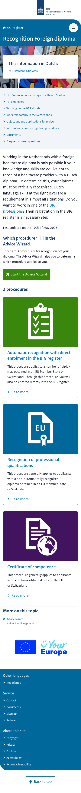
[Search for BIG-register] (73, 27)
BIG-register (14, 28)
